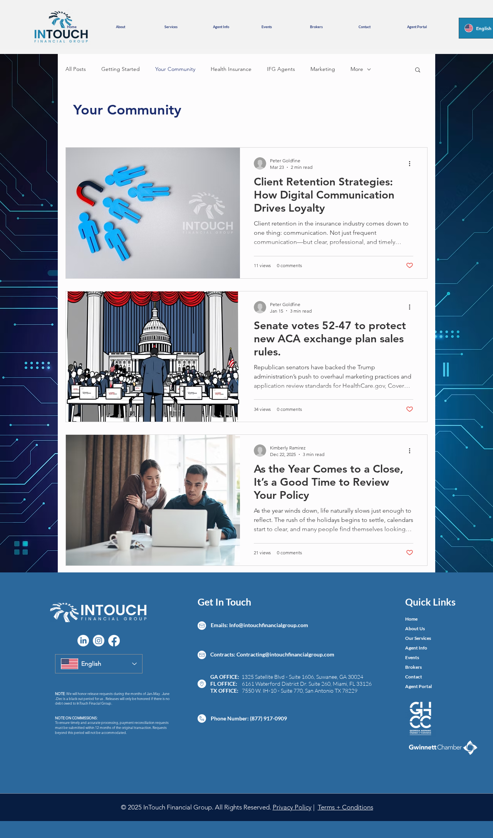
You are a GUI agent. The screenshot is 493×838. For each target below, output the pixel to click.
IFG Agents (281, 69)
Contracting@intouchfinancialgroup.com (285, 654)
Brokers (413, 667)
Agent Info (416, 648)
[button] (134, 27)
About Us (415, 628)
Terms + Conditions (345, 807)
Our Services (418, 638)
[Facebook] (114, 640)
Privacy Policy (292, 807)
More (356, 69)
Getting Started (120, 69)
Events (412, 657)
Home (411, 619)
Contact (413, 677)
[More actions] (412, 163)
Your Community (175, 69)
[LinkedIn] (83, 640)
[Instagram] (98, 640)
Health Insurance (231, 69)
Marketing (322, 69)
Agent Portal (418, 686)
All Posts (75, 69)
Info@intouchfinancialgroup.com (268, 625)
